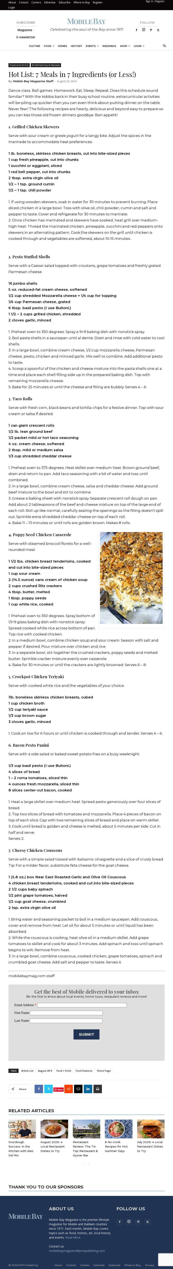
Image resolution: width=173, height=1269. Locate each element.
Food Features (84, 1070)
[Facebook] (136, 30)
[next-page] (89, 1164)
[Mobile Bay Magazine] (86, 21)
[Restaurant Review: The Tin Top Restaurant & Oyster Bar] (86, 1129)
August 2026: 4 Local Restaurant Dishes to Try (53, 1146)
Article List (27, 1070)
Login (11, 7)
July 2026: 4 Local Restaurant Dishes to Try (150, 1146)
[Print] (97, 1089)
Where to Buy (82, 2)
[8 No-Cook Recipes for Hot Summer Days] (118, 1129)
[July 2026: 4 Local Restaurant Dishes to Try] (151, 1129)
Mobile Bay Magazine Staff (33, 81)
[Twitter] (158, 30)
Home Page (104, 1070)
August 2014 (45, 1070)
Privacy (149, 1265)
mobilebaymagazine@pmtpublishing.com (77, 1251)
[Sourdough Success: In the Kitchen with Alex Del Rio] (22, 1129)
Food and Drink (19, 65)
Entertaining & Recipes (46, 65)
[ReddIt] (68, 1089)
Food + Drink (64, 1070)
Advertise (49, 2)
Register (98, 2)
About (12, 2)
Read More (73, 1237)
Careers (36, 2)
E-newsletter (25, 37)
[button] (164, 46)
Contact (23, 2)
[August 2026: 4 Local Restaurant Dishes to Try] (54, 1129)
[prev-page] (82, 1164)
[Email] (78, 1089)
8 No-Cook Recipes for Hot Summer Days (116, 1146)
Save (60, 1089)
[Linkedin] (88, 1089)
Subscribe (64, 2)
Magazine (25, 30)
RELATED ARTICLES (31, 1110)
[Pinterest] (151, 30)
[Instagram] (144, 29)
